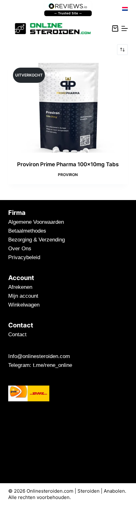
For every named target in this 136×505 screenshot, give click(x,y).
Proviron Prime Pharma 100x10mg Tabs (68, 164)
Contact (17, 335)
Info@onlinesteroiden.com (39, 356)
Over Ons (19, 249)
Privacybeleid (24, 257)
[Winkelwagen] (115, 28)
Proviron (68, 174)
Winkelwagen (24, 305)
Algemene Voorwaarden (36, 222)
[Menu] (124, 28)
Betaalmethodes (27, 231)
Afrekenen (20, 287)
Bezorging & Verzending (36, 240)
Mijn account (23, 296)
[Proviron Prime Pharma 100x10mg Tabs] (68, 108)
